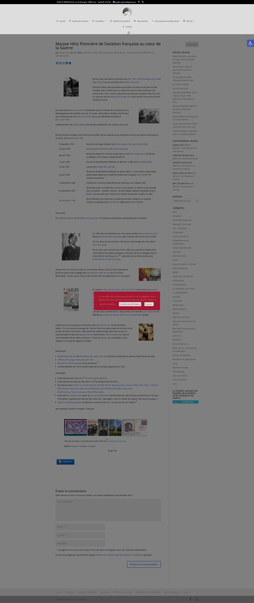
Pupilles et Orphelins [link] (121, 21)
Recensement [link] (142, 21)
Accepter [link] (149, 304)
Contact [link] (129, 27)
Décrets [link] (189, 21)
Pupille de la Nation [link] (80, 21)
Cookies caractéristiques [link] (130, 304)
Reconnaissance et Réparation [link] (167, 21)
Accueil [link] (62, 21)
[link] (250, 43)
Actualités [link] (99, 21)
